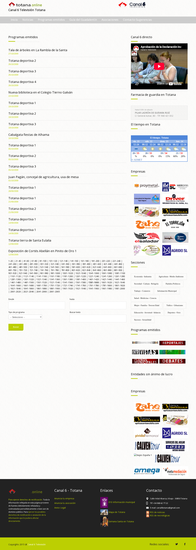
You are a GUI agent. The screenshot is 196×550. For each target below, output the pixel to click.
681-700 (12, 270)
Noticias (27, 19)
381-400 (86, 264)
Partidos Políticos (173, 284)
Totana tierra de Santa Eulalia (29, 240)
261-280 (23, 264)
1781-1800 (106, 285)
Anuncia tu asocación (64, 503)
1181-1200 (67, 276)
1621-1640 (119, 282)
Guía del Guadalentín (83, 19)
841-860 (97, 270)
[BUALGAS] (175, 237)
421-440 (108, 264)
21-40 (18, 260)
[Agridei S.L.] (175, 250)
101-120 (53, 260)
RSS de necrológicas (159, 515)
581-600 (76, 267)
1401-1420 (93, 279)
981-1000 (55, 273)
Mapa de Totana (117, 511)
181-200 (95, 260)
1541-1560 (67, 282)
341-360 (65, 264)
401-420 (97, 264)
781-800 (65, 270)
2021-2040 (28, 291)
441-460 (118, 264)
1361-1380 (67, 279)
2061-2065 (54, 291)
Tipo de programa (16, 312)
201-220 (106, 260)
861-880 (108, 270)
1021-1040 (80, 273)
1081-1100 (120, 273)
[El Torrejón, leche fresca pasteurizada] (175, 224)
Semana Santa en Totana (121, 521)
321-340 (55, 264)
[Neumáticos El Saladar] (147, 237)
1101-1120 (15, 276)
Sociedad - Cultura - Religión (146, 284)
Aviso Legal (60, 507)
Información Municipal (167, 291)
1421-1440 (106, 279)
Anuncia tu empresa (64, 498)
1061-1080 (107, 273)
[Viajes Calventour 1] (147, 445)
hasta (72, 299)
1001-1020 (67, 273)
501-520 (34, 267)
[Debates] (172, 361)
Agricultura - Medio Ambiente (171, 276)
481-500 (23, 267)
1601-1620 (106, 282)
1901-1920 (67, 288)
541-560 (55, 267)
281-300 (34, 264)
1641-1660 (15, 285)
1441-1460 (119, 279)
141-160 (74, 260)
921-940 (23, 273)
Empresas (138, 171)
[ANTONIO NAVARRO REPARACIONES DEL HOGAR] (175, 445)
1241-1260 (106, 276)
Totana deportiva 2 (22, 61)
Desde (11, 299)
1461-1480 (15, 282)
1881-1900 (54, 288)
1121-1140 (28, 276)
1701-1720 (54, 285)
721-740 (34, 270)
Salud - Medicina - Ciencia (145, 298)
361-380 (76, 264)
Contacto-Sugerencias (137, 19)
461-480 (12, 267)
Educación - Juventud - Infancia (147, 312)
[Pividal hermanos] (147, 432)
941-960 (34, 273)
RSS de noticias (157, 512)
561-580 (65, 267)
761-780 (55, 270)
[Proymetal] (147, 185)
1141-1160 (41, 276)
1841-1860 (28, 288)
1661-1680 (28, 285)
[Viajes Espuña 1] (143, 454)
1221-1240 (93, 276)
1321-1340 (41, 279)
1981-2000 (119, 288)
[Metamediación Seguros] (175, 471)
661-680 (118, 267)
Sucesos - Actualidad (142, 320)
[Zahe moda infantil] (147, 224)
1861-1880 (41, 288)
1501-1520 (41, 282)
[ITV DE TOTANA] (175, 186)
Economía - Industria (142, 276)
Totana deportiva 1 (22, 103)
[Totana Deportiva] (172, 351)
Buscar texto (75, 312)
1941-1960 (93, 288)
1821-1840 (15, 288)
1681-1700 (41, 285)
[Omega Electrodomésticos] (147, 471)
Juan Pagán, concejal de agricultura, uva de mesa (43, 177)
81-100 (43, 260)
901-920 (12, 273)
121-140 (64, 260)
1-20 (10, 260)
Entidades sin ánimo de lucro (152, 374)
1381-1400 (80, 279)
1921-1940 (80, 288)
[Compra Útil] (145, 342)
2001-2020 (15, 291)
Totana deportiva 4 (22, 82)
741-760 (44, 270)
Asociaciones (110, 19)
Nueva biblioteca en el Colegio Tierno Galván (40, 92)
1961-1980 (106, 288)
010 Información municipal (122, 502)
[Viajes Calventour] (167, 458)
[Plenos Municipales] (145, 361)
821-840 (86, 270)
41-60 (26, 260)
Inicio (14, 19)
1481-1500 (28, 282)
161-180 (85, 260)
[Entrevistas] (145, 351)
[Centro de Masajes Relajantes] (147, 250)
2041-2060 (41, 291)
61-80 (34, 260)
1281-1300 (15, 279)
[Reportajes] (172, 342)
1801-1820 (119, 285)
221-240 (116, 260)
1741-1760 (80, 285)
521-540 (44, 267)
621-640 (97, 267)
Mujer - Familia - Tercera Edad (146, 305)
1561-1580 (80, 282)
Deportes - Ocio (174, 312)
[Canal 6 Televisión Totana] (25, 4)
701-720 (23, 270)
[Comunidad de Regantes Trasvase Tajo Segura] (147, 198)
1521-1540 (54, 282)
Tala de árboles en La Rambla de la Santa (37, 50)
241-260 (12, 264)
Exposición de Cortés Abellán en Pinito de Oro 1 (42, 251)
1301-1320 (28, 279)
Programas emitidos (51, 19)
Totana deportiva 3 (22, 71)
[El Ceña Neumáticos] (175, 198)
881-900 (118, 270)
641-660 (108, 267)
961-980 (44, 273)
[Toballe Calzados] (147, 211)
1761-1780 (93, 285)
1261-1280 (119, 276)
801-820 (76, 270)
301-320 (44, 264)
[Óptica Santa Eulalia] (175, 211)
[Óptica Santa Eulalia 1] (147, 419)
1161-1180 (54, 276)
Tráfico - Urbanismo (174, 305)
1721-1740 (67, 285)
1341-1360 (54, 279)
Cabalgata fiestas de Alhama (28, 135)
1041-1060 (94, 273)
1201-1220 (80, 276)
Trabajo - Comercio (142, 291)
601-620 (86, 267)
